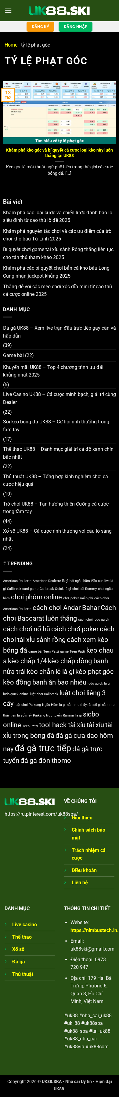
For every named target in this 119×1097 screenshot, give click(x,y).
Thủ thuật (22, 974)
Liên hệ (80, 882)
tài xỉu (95, 725)
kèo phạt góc (94, 671)
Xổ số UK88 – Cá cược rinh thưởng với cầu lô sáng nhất (57, 535)
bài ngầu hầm (80, 581)
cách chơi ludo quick (93, 620)
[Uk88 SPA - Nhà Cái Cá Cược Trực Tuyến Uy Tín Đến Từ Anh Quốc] (59, 10)
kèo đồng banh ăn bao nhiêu (44, 682)
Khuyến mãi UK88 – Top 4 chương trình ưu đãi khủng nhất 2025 (53, 371)
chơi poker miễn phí (78, 598)
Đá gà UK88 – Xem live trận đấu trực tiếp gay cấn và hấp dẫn (59, 332)
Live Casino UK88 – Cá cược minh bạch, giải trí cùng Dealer (59, 398)
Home (11, 45)
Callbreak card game (22, 589)
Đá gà (18, 962)
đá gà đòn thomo (45, 760)
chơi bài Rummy (84, 589)
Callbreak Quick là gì (55, 589)
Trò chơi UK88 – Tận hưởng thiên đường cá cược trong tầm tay (56, 508)
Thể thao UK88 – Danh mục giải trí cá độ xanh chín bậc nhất (58, 453)
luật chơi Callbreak (44, 694)
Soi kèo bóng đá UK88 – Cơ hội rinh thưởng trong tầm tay (56, 426)
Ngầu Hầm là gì (54, 705)
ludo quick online (16, 694)
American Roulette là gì (50, 581)
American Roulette (17, 581)
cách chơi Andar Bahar (66, 608)
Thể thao (22, 937)
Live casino (24, 924)
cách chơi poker (75, 629)
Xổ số (18, 949)
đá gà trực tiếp (43, 748)
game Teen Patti (72, 652)
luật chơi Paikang (28, 705)
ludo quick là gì (99, 683)
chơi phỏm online (36, 597)
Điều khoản (84, 870)
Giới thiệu (82, 818)
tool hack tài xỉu (62, 725)
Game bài (13, 355)
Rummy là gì (72, 715)
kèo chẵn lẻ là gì (50, 671)
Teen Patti (30, 726)
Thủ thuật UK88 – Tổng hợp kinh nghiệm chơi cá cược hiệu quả (55, 480)
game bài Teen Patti (43, 652)
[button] (8, 10)
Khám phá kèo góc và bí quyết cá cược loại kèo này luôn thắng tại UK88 (59, 153)
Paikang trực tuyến (47, 715)
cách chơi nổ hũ (26, 629)
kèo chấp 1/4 (27, 661)
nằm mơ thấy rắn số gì (84, 705)
